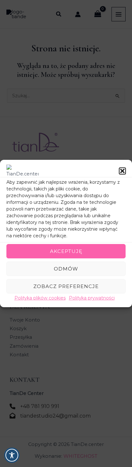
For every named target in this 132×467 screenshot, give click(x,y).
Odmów (66, 268)
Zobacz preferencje (66, 286)
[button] (122, 171)
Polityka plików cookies (40, 298)
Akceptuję (66, 251)
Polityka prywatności (92, 298)
